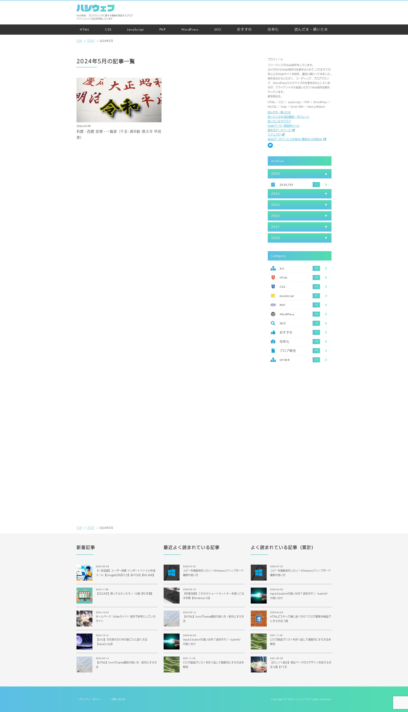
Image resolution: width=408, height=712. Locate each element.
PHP (162, 29)
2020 (275, 238)
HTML (84, 29)
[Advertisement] (300, 436)
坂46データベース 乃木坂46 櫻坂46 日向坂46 (295, 139)
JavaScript (135, 29)
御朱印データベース (279, 130)
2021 (275, 227)
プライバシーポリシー (90, 699)
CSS (108, 29)
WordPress (189, 29)
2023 (275, 204)
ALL (282, 268)
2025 (275, 173)
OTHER (285, 360)
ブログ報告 (288, 351)
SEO (217, 29)
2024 (275, 193)
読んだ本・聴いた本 (311, 29)
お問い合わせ (118, 699)
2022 (275, 216)
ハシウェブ (95, 8)
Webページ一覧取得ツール (283, 126)
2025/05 (286, 185)
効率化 (273, 29)
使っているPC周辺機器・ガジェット (288, 117)
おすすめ (244, 29)
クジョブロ (274, 135)
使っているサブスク (279, 121)
